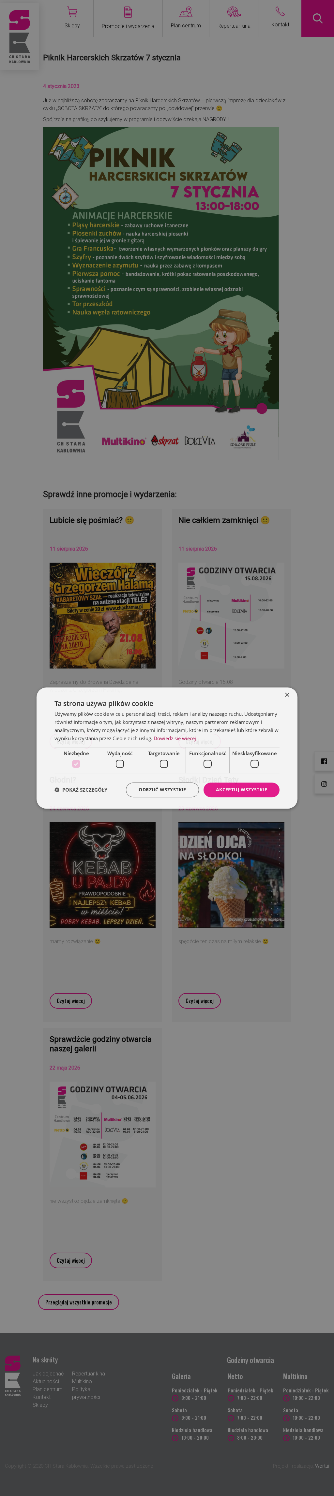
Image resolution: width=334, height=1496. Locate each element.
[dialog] (167, 748)
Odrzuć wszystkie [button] (162, 789)
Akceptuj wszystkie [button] (241, 789)
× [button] (286, 695)
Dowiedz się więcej (175, 738)
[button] (80, 789)
